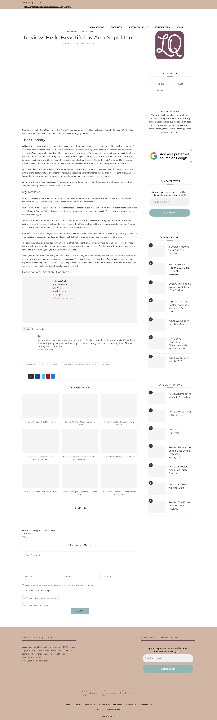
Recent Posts (38, 329)
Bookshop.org (31, 272)
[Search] (193, 27)
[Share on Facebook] (37, 376)
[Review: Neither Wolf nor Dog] (156, 489)
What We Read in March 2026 (178, 360)
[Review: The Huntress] (156, 434)
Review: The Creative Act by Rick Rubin (40, 492)
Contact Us (131, 704)
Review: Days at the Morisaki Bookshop (180, 395)
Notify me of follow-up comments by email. (41, 598)
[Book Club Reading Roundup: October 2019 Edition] (156, 288)
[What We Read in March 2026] (156, 362)
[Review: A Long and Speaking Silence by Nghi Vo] (80, 476)
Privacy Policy (146, 704)
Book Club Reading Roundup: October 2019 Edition (179, 287)
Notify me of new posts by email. (36, 605)
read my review (44, 201)
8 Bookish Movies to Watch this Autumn (178, 250)
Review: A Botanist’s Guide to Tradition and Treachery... (49, 7)
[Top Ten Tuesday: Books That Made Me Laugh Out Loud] (156, 306)
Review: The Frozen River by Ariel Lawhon (179, 505)
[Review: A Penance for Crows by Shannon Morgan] (40, 441)
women (106, 364)
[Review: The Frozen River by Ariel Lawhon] (156, 507)
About (179, 27)
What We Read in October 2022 (178, 322)
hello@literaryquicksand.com (35, 660)
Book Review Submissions (110, 704)
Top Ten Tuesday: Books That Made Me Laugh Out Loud (178, 306)
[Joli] (30, 337)
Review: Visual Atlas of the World (179, 413)
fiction (54, 364)
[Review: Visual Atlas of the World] (156, 416)
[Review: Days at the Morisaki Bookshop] (156, 398)
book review (29, 364)
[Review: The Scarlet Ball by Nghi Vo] (40, 406)
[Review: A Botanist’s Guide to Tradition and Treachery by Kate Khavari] (80, 441)
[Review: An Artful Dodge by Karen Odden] (80, 406)
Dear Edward (62, 130)
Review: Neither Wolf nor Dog (177, 486)
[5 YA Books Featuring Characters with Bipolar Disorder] (156, 343)
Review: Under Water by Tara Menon (119, 457)
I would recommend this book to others (80, 364)
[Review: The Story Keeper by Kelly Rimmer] (119, 406)
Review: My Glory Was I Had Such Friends (178, 470)
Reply (24, 536)
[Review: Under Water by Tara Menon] (119, 441)
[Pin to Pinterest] (48, 376)
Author (26, 329)
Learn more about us (31, 657)
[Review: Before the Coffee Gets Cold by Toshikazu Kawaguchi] (156, 452)
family (43, 364)
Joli (73, 43)
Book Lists (117, 27)
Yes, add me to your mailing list (38, 590)
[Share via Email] (53, 376)
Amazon (49, 272)
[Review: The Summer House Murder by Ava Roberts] (119, 476)
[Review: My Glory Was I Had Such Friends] (156, 471)
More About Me (45, 349)
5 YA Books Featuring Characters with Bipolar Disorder (177, 343)
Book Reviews (96, 27)
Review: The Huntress (175, 431)
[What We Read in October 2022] (156, 325)
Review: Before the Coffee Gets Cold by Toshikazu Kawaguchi (179, 452)
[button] (54, 298)
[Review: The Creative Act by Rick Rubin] (40, 476)
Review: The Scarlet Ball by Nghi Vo (40, 422)
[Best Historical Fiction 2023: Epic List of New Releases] (156, 269)
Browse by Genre (138, 27)
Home (67, 704)
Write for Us (89, 704)
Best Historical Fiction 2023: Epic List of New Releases (178, 269)
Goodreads (63, 272)
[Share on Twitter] (43, 376)
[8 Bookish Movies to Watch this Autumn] (156, 251)
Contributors (162, 27)
